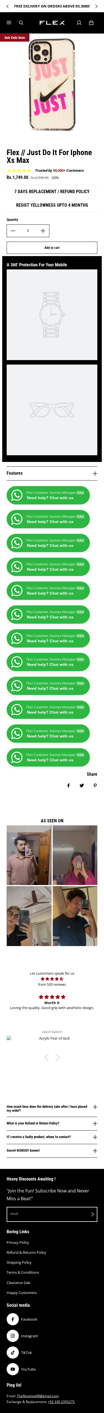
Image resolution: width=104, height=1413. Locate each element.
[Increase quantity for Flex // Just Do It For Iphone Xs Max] (43, 231)
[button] (48, 1057)
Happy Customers (22, 1292)
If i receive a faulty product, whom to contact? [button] (39, 1137)
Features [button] (14, 473)
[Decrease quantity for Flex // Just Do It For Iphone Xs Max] (13, 231)
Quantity (12, 220)
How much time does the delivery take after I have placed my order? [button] (47, 1108)
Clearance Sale (18, 1282)
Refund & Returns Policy (26, 1252)
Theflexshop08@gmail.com (38, 1396)
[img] (52, 979)
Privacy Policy (18, 1242)
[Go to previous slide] (7, 6)
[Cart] (91, 23)
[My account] (79, 23)
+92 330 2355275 (61, 1401)
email (14, 1214)
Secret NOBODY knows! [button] (23, 1150)
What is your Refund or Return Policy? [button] (33, 1123)
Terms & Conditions (23, 1272)
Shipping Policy (19, 1262)
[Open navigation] (13, 23)
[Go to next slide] (96, 6)
